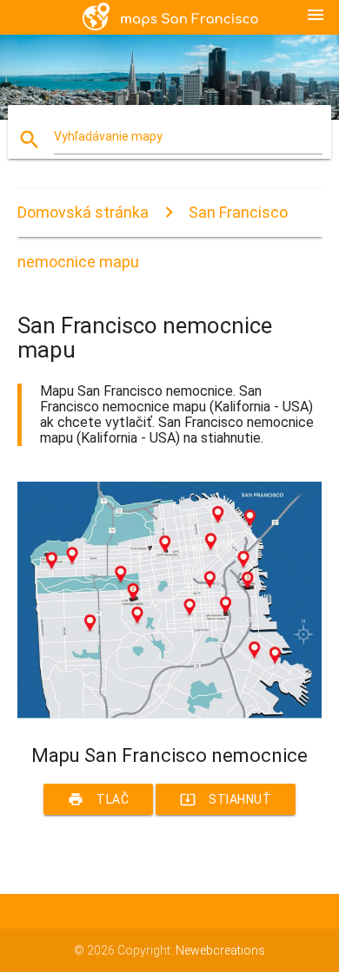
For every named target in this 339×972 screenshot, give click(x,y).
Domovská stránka (83, 212)
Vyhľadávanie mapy (108, 136)
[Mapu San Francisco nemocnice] (169, 714)
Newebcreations (220, 950)
